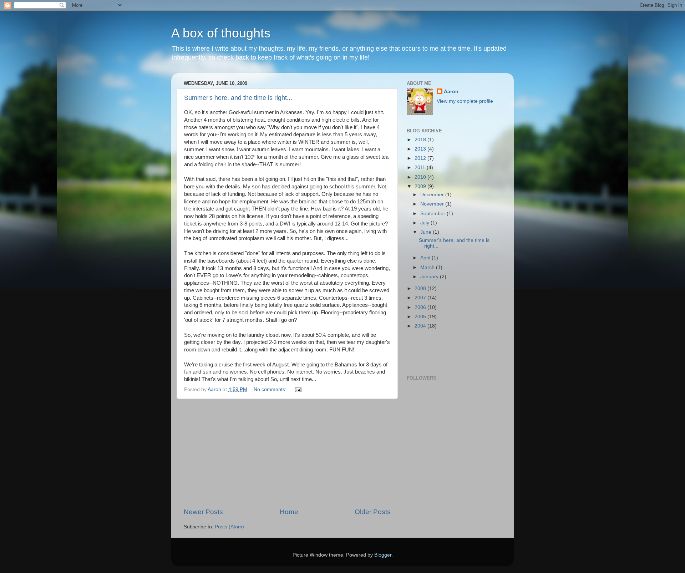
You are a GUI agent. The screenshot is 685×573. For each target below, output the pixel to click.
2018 (421, 139)
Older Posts (373, 512)
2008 (421, 288)
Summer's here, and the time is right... (238, 97)
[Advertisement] (287, 453)
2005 (421, 316)
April (426, 257)
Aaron (451, 91)
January (430, 276)
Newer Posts (203, 512)
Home (289, 512)
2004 (421, 326)
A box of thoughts (220, 33)
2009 (421, 186)
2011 (421, 167)
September (433, 213)
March (428, 267)
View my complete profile (465, 101)
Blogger (382, 555)
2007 (421, 297)
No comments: (271, 389)
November (432, 204)
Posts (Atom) (229, 526)
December (432, 194)
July (425, 222)
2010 (421, 177)
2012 (421, 158)
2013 (421, 149)
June (426, 232)
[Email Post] (298, 389)
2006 (421, 307)
